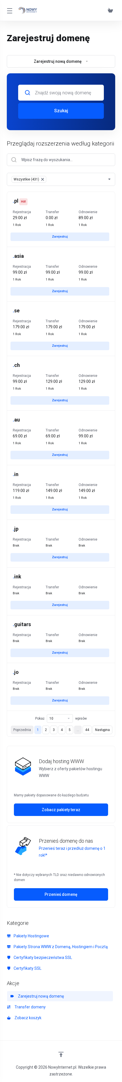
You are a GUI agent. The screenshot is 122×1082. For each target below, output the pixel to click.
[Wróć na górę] (61, 1054)
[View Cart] (110, 10)
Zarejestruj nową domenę (40, 996)
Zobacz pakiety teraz (61, 809)
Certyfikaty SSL (27, 968)
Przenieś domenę (61, 894)
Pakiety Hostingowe (31, 936)
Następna (102, 730)
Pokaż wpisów (61, 718)
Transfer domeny (29, 1007)
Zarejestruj (60, 236)
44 (87, 730)
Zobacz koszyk (27, 1017)
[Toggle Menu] (9, 10)
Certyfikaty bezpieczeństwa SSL (42, 957)
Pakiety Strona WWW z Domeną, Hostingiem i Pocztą (60, 946)
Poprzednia (22, 730)
